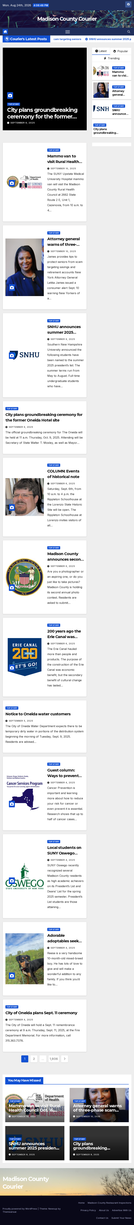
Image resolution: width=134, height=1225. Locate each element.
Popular (122, 51)
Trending (113, 58)
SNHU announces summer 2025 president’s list (64, 332)
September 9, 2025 (22, 122)
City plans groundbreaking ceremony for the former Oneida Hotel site (42, 116)
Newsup (52, 1208)
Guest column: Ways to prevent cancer (63, 776)
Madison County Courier (67, 19)
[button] (128, 31)
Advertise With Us (121, 1210)
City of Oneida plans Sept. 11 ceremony (41, 1013)
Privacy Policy (88, 1210)
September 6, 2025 (63, 483)
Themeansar (9, 1211)
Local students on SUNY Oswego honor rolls (64, 853)
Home (81, 1202)
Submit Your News (121, 1217)
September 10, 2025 (63, 168)
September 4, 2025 (63, 782)
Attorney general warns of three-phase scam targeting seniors (97, 1110)
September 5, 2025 (21, 720)
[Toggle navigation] (67, 31)
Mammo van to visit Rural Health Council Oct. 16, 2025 (34, 1110)
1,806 (54, 1059)
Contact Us (102, 1217)
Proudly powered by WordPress (20, 1208)
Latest (103, 51)
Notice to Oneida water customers (37, 714)
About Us (104, 1210)
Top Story (13, 104)
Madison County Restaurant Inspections (109, 1202)
